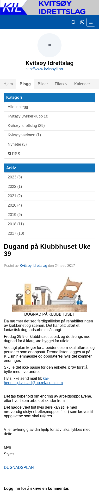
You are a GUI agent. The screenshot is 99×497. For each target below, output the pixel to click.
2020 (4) (15, 205)
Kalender (82, 84)
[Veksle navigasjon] (91, 22)
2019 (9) (15, 215)
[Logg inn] (82, 22)
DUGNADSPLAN (19, 467)
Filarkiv (61, 84)
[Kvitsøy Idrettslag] (49, 7)
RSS (15, 154)
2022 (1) (15, 186)
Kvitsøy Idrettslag (33, 265)
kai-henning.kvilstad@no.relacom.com (33, 380)
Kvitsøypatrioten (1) (24, 135)
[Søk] (73, 22)
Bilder (43, 84)
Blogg (25, 84)
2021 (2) (15, 196)
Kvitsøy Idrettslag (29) (26, 126)
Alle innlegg (18, 107)
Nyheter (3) (17, 144)
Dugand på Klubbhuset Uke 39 (47, 250)
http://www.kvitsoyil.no (44, 69)
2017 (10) (16, 233)
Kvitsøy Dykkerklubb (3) (28, 116)
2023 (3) (15, 177)
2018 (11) (16, 224)
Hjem (8, 84)
